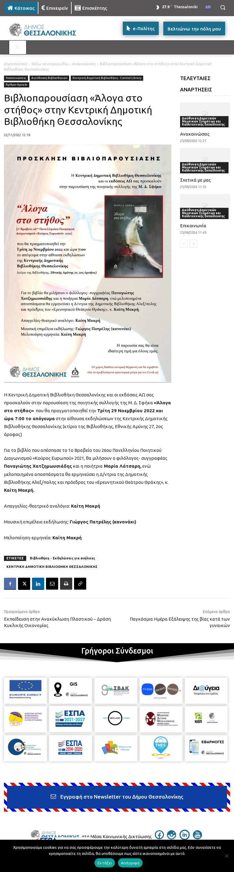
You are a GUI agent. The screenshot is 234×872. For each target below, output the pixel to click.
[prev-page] (184, 244)
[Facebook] (10, 584)
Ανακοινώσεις (84, 64)
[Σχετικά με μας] (205, 160)
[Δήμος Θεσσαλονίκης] (46, 30)
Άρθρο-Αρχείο (16, 84)
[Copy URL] (80, 584)
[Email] (52, 584)
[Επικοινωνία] (205, 206)
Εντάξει (105, 863)
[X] (24, 584)
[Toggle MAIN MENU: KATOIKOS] (18, 47)
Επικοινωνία (193, 225)
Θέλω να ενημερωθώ (49, 64)
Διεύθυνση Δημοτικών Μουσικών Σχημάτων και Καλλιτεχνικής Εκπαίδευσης (203, 121)
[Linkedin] (38, 584)
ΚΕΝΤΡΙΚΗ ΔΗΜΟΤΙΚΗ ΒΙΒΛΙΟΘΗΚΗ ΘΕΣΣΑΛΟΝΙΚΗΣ (52, 567)
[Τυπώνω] (66, 584)
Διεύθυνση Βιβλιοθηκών (49, 78)
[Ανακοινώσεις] (205, 114)
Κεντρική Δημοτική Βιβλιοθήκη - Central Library (107, 78)
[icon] (159, 837)
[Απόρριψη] (226, 856)
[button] (222, 7)
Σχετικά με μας (195, 180)
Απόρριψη (130, 863)
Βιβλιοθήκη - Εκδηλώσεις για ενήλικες (62, 558)
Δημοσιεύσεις (15, 64)
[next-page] (193, 244)
